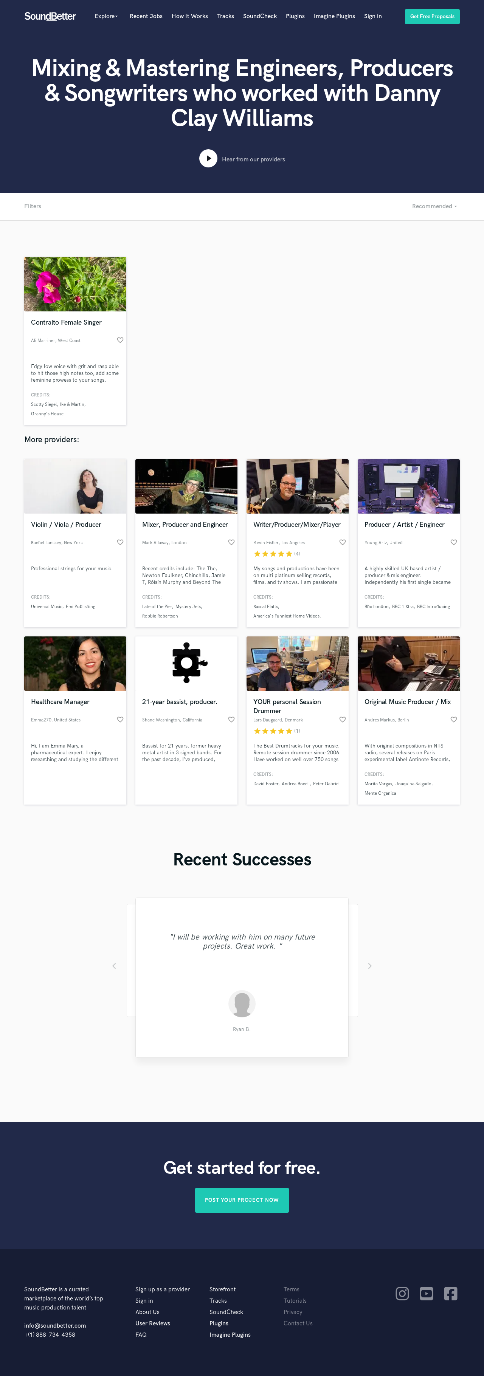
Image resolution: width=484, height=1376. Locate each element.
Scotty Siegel (44, 404)
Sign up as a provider (162, 1289)
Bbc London (377, 607)
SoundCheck (260, 16)
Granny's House (47, 414)
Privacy (293, 1312)
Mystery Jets (188, 607)
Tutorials (295, 1301)
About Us (147, 1312)
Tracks (225, 16)
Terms (291, 1289)
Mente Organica (380, 793)
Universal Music (46, 607)
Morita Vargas (378, 784)
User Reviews (152, 1323)
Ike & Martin (72, 404)
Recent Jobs (146, 16)
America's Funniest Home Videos (286, 616)
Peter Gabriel (326, 784)
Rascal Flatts (265, 607)
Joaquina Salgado (413, 784)
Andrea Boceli (296, 784)
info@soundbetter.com (55, 1326)
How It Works (190, 16)
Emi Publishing (80, 607)
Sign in (373, 16)
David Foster (265, 784)
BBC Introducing (433, 607)
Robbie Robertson (160, 616)
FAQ (141, 1335)
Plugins (295, 16)
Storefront (222, 1289)
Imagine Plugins (334, 16)
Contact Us (298, 1323)
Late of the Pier (157, 607)
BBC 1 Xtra (403, 607)
